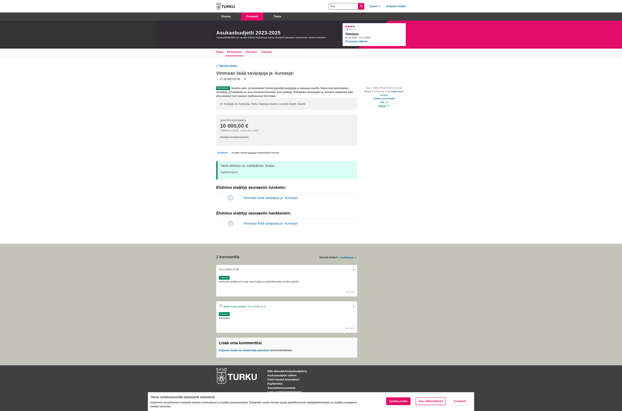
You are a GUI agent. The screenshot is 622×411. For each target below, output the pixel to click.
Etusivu (226, 16)
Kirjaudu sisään (396, 6)
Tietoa (277, 16)
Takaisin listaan (227, 65)
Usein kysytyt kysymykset (283, 379)
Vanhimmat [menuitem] (346, 257)
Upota (382, 106)
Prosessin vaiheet (356, 41)
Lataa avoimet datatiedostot (284, 392)
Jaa (382, 102)
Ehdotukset (234, 52)
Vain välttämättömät (431, 401)
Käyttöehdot (275, 383)
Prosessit (252, 16)
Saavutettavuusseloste (281, 388)
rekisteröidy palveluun (256, 350)
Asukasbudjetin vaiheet (281, 375)
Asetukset (460, 401)
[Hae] (361, 6)
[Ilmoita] (245, 79)
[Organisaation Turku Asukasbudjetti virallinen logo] (225, 6)
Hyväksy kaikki (398, 401)
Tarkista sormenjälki (384, 98)
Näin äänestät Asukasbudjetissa (287, 371)
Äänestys (251, 52)
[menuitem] (375, 6)
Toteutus (266, 52)
